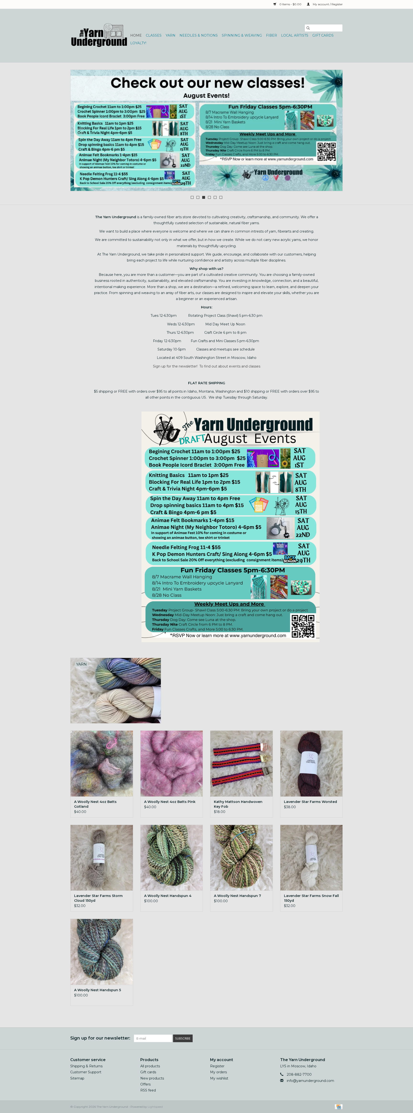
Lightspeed (155, 1106)
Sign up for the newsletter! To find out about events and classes (206, 366)
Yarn (170, 35)
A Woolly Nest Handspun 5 (97, 990)
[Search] (308, 28)
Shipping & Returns (86, 1066)
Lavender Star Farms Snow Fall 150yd (311, 898)
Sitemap (77, 1078)
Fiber (271, 35)
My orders (218, 1072)
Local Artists (294, 35)
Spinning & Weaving (242, 35)
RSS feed (148, 1090)
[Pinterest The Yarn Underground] (330, 1038)
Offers (145, 1084)
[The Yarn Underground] (99, 35)
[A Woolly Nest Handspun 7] (241, 857)
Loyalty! (138, 43)
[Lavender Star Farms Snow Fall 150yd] (311, 857)
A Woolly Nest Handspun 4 (167, 896)
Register (217, 1066)
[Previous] (79, 132)
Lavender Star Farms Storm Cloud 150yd (98, 898)
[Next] (333, 132)
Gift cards (323, 35)
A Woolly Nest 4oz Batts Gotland (95, 804)
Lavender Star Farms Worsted (310, 802)
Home (136, 35)
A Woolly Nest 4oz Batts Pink (170, 802)
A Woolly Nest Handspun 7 (237, 896)
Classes (154, 35)
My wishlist (219, 1078)
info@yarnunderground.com (310, 1081)
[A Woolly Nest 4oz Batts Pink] (171, 763)
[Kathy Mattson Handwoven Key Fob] (241, 763)
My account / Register (327, 4)
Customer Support (85, 1072)
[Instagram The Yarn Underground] (339, 1038)
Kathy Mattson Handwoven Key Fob (238, 804)
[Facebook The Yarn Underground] (322, 1038)
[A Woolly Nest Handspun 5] (101, 952)
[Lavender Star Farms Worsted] (311, 763)
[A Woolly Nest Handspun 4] (171, 857)
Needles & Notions (198, 35)
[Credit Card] (338, 1106)
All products (150, 1066)
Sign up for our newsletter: (100, 1038)
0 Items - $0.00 (290, 4)
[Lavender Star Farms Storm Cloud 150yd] (101, 857)
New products (152, 1078)
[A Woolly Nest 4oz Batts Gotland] (101, 763)
